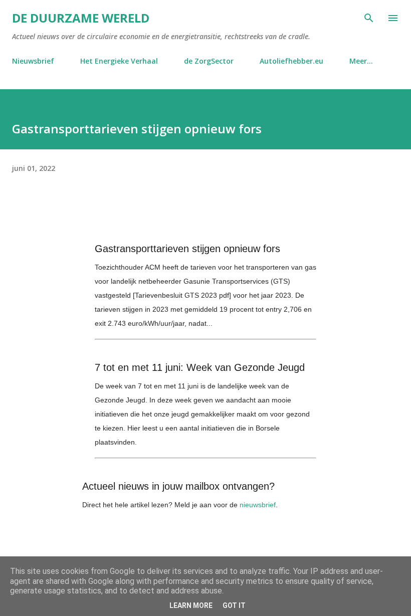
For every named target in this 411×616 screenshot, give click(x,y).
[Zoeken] (369, 18)
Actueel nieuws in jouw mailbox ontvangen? (178, 486)
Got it (234, 605)
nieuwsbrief (258, 505)
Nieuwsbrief (33, 61)
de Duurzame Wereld (80, 18)
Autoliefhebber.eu (291, 61)
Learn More (191, 605)
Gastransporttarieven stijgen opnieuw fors (187, 248)
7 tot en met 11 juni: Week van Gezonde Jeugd (200, 367)
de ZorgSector (209, 61)
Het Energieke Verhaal (119, 61)
